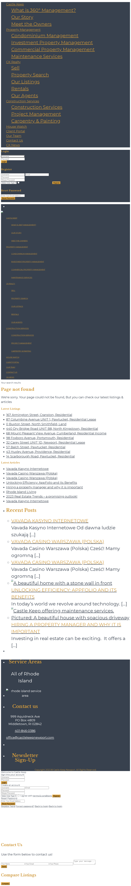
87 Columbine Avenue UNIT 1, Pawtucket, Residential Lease (51, 419)
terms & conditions (42, 182)
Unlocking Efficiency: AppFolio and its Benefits (41, 482)
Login (4, 162)
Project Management (36, 114)
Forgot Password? (44, 164)
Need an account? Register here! (18, 164)
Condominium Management (44, 35)
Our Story (22, 17)
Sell (15, 68)
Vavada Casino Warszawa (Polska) (31, 473)
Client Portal (15, 131)
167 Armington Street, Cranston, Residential (39, 415)
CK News (13, 145)
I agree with (36, 182)
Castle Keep (15, 4)
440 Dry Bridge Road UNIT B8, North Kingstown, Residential (52, 429)
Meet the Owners (31, 24)
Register (56, 183)
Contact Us (14, 140)
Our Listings (25, 81)
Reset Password (8, 198)
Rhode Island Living (21, 492)
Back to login (41, 806)
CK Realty (13, 62)
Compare (5, 884)
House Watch (16, 126)
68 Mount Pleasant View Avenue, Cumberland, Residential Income (56, 433)
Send (4, 867)
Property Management (23, 30)
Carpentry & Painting (35, 121)
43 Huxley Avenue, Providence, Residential (38, 452)
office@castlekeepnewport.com (30, 737)
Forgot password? (25, 806)
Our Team (13, 136)
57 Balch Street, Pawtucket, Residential (35, 447)
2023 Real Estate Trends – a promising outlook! (41, 496)
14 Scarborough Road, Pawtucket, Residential (40, 456)
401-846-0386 (25, 731)
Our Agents (24, 95)
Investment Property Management (52, 42)
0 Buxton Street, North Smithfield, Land (36, 424)
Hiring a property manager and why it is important (44, 487)
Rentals (20, 88)
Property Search (30, 75)
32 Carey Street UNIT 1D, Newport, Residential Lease (45, 442)
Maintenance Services (36, 56)
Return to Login (9, 201)
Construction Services (22, 101)
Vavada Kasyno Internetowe (27, 469)
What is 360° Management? (43, 10)
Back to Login (8, 185)
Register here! (8, 806)
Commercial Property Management (53, 49)
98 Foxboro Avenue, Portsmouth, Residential (40, 438)
